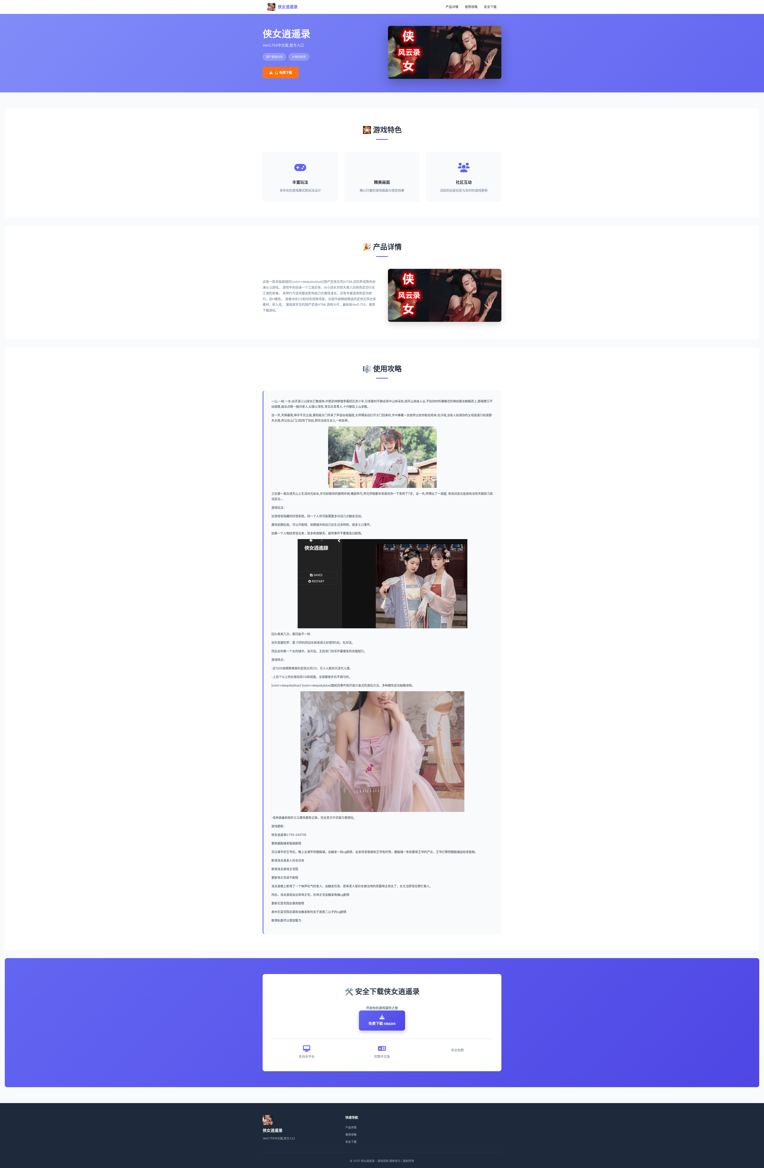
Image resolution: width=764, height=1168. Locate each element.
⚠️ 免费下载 (283, 72)
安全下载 (490, 7)
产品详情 (452, 7)
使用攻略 (471, 7)
